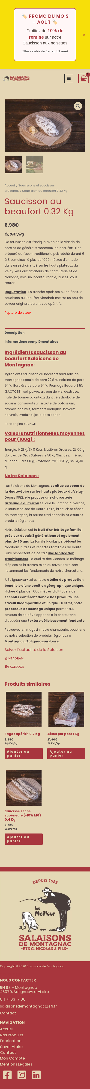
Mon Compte (12, 1058)
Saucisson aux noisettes (45, 43)
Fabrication (10, 1040)
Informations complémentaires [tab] (31, 342)
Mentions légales (11, 974)
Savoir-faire (11, 1046)
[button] (78, 106)
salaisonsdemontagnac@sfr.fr (28, 1006)
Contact (8, 1013)
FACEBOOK (16, 667)
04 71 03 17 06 (12, 999)
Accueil (10, 185)
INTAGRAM (15, 658)
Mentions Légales (16, 1064)
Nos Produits (11, 1035)
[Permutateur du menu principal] (68, 78)
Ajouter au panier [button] (18, 753)
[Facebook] (7, 1075)
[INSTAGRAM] (22, 1075)
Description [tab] (14, 333)
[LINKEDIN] (36, 1075)
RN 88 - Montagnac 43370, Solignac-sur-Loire (24, 989)
